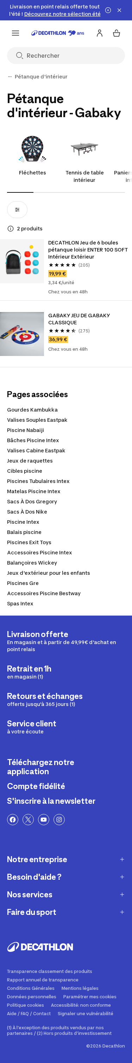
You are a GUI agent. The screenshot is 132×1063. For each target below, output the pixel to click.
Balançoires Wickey (32, 563)
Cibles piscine (24, 471)
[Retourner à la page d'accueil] (57, 33)
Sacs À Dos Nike (27, 512)
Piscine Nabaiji (25, 430)
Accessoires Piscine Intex (39, 552)
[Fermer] (119, 10)
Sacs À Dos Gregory (32, 501)
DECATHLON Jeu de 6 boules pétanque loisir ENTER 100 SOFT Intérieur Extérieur (88, 250)
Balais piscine (24, 532)
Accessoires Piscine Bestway (44, 593)
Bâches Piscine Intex (33, 440)
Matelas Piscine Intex (34, 491)
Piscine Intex (23, 522)
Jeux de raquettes (30, 461)
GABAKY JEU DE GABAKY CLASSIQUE (79, 318)
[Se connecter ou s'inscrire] (99, 33)
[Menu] (15, 33)
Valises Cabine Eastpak (36, 450)
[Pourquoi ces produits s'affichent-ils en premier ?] (10, 228)
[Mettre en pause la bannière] (108, 10)
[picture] (22, 261)
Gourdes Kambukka (32, 410)
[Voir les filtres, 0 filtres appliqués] (17, 209)
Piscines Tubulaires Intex (38, 481)
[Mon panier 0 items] (116, 33)
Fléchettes (32, 173)
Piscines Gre (23, 583)
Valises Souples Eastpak (37, 420)
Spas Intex (20, 603)
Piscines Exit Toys (29, 542)
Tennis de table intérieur (84, 176)
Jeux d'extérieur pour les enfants (48, 573)
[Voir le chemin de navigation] (10, 76)
